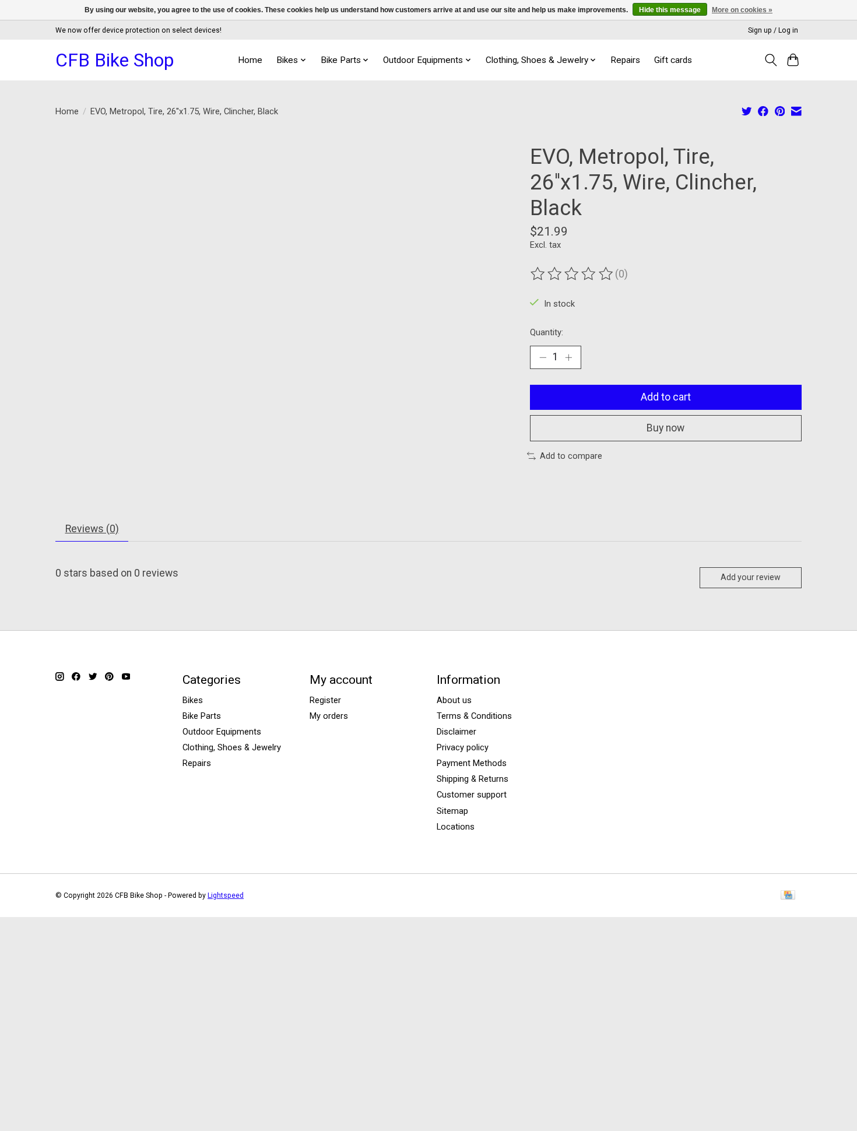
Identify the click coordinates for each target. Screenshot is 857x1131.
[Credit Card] (788, 895)
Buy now (665, 428)
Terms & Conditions (474, 716)
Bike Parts (201, 716)
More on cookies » (742, 10)
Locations (456, 826)
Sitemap (452, 811)
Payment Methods (472, 763)
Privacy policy (463, 747)
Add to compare (571, 456)
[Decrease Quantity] (543, 357)
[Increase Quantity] (568, 357)
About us (454, 700)
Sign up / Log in (773, 30)
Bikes (192, 700)
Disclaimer (456, 731)
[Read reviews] (572, 274)
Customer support (472, 794)
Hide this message (670, 10)
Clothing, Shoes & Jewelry (231, 747)
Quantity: (546, 332)
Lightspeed (226, 895)
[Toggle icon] (770, 60)
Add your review (751, 577)
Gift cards (673, 60)
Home (250, 60)
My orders (329, 716)
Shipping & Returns (472, 779)
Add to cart (666, 397)
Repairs (625, 60)
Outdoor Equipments (221, 731)
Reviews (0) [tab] (92, 529)
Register (325, 700)
